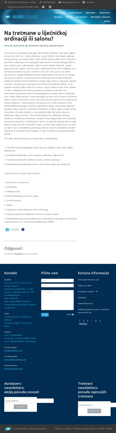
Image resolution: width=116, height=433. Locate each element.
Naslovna (59, 428)
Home (6, 45)
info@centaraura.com (13, 368)
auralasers (90, 2)
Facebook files (19, 45)
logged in (18, 254)
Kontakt (109, 428)
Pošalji (45, 315)
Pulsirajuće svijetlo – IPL (88, 291)
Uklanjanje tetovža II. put (88, 279)
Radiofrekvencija (85, 303)
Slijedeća (83, 323)
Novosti (101, 428)
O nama (68, 428)
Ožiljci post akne (85, 285)
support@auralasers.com (15, 359)
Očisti (69, 314)
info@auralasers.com (70, 2)
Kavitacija (82, 297)
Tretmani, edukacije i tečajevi (84, 428)
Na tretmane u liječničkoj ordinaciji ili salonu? (46, 45)
